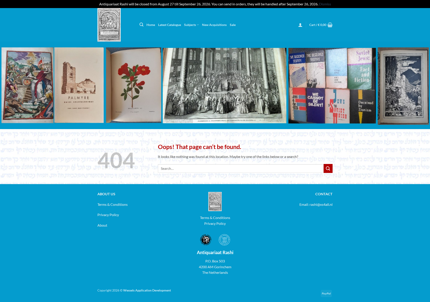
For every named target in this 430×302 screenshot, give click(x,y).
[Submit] (328, 168)
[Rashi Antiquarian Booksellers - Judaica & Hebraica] (115, 25)
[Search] (141, 24)
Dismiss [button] (325, 4)
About (102, 225)
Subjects (190, 25)
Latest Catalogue (169, 25)
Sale (233, 25)
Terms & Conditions (112, 204)
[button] (300, 25)
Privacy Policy (108, 215)
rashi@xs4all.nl (321, 204)
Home (150, 25)
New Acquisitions (214, 25)
